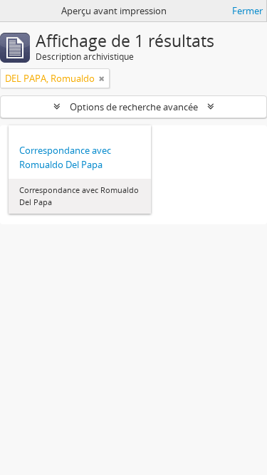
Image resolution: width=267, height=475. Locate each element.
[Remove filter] (102, 78)
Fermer (247, 10)
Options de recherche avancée (134, 106)
